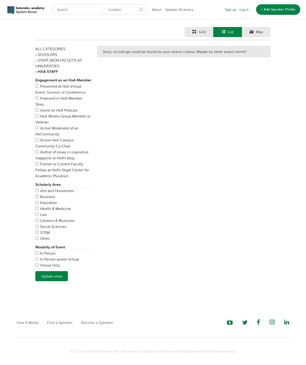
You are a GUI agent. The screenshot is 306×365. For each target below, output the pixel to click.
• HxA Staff (46, 71)
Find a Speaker (59, 322)
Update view (51, 276)
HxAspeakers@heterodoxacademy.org (208, 351)
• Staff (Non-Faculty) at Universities (58, 63)
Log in (244, 9)
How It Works (27, 322)
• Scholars (46, 54)
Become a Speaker (97, 322)
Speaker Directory (179, 9)
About (156, 9)
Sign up (230, 9)
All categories (50, 48)
